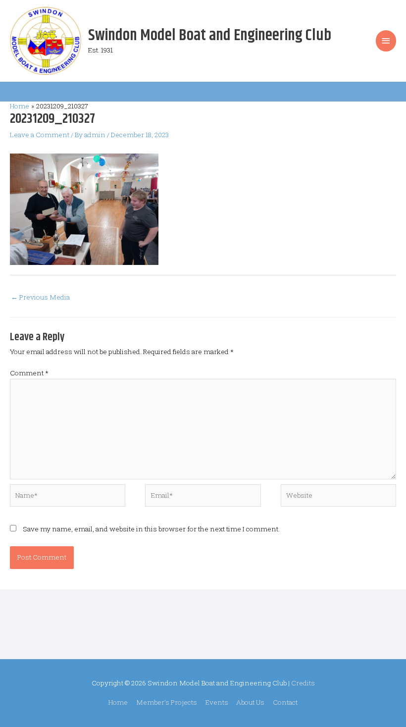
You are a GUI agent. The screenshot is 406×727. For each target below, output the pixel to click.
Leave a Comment (39, 134)
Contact (285, 702)
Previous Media (40, 297)
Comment (29, 372)
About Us (250, 702)
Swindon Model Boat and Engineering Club (209, 35)
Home (118, 702)
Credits (303, 682)
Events (216, 702)
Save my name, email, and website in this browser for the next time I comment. (151, 528)
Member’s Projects (166, 702)
